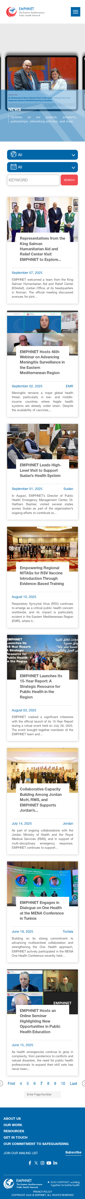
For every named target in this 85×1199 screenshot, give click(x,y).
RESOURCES (14, 1131)
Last (73, 1083)
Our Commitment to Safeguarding (36, 1144)
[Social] (29, 1163)
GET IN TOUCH (15, 1138)
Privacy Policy (42, 1191)
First (11, 1083)
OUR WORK (13, 1125)
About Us (12, 1119)
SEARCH (69, 179)
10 (63, 1083)
